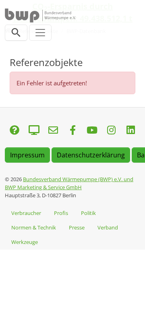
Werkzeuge (24, 242)
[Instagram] (111, 130)
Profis (61, 213)
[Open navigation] (40, 33)
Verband (107, 227)
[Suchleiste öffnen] (16, 33)
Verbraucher (26, 213)
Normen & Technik (33, 227)
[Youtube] (92, 130)
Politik (88, 213)
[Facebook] (72, 130)
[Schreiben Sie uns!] (14, 130)
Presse (77, 227)
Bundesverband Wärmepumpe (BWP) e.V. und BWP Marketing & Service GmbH (69, 183)
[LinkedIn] (130, 130)
